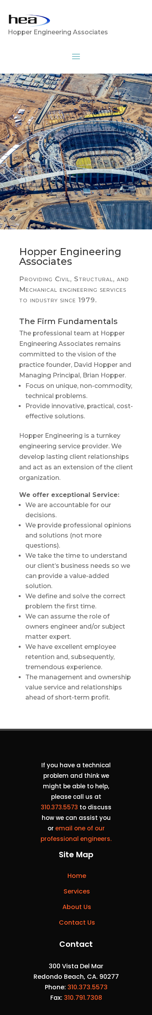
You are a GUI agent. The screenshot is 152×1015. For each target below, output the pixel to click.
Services (77, 891)
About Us (76, 906)
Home (76, 875)
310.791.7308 (83, 997)
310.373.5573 (59, 807)
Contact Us (77, 922)
